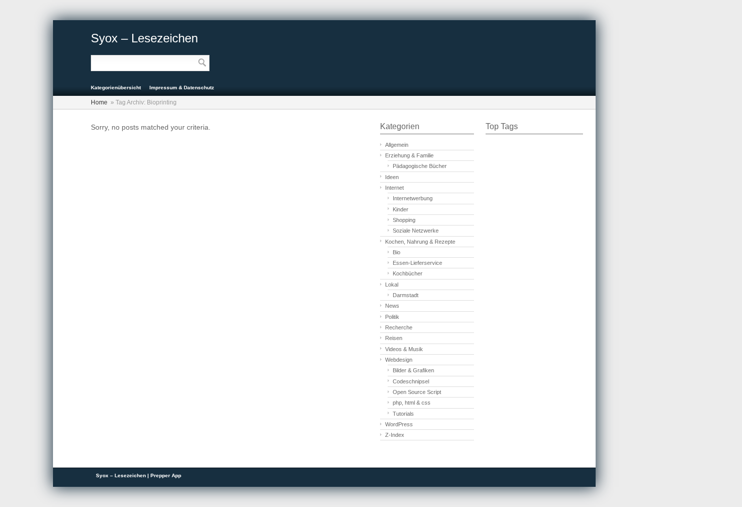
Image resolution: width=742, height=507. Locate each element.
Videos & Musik (404, 349)
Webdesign (398, 360)
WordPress (399, 424)
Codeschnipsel (411, 381)
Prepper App (165, 475)
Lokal (391, 284)
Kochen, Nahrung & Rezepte (420, 242)
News (392, 306)
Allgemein (396, 145)
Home (99, 102)
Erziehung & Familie (409, 155)
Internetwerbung (413, 198)
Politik (392, 317)
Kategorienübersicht (116, 87)
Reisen (393, 338)
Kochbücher (407, 273)
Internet (394, 188)
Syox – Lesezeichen (144, 38)
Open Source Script (417, 392)
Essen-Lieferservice (417, 263)
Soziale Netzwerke (416, 231)
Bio (396, 252)
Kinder (400, 209)
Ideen (392, 177)
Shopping (404, 220)
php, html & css (412, 403)
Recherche (398, 327)
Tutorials (403, 414)
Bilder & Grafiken (413, 370)
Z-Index (394, 435)
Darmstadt (405, 295)
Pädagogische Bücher (420, 166)
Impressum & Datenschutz (181, 87)
